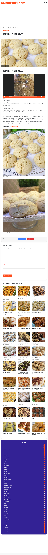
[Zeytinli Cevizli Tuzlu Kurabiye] (9, 382)
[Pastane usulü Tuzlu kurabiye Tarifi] (24, 306)
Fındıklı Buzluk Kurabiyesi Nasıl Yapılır (37, 297)
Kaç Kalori (6, 527)
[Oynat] (4, 96)
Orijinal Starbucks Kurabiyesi (9, 418)
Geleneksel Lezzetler (8, 485)
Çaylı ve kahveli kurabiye (37, 372)
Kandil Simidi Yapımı (36, 328)
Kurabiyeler (10, 27)
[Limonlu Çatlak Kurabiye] (9, 306)
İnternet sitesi (27, 270)
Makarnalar (6, 489)
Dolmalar (5, 505)
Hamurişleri (6, 463)
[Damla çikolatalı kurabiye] (38, 382)
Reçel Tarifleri (6, 513)
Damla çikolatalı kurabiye (37, 388)
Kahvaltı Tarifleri (7, 473)
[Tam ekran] (43, 96)
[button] (24, 85)
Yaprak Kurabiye (6, 372)
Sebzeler (5, 523)
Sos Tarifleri (6, 507)
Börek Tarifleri (6, 451)
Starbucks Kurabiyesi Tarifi (23, 343)
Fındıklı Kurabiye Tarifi (7, 343)
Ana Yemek (6, 445)
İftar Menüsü (6, 497)
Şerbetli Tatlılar (7, 465)
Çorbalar (5, 471)
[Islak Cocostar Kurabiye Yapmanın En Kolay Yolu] (24, 366)
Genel (5, 503)
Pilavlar (5, 481)
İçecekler (5, 515)
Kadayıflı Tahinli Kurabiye (37, 357)
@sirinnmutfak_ (14, 126)
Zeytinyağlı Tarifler (7, 487)
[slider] (23, 96)
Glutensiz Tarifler (7, 529)
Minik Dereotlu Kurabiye (23, 296)
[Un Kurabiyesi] (24, 397)
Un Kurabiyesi (20, 402)
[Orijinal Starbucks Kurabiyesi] (9, 412)
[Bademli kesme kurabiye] (9, 322)
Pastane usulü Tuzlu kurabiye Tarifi (24, 313)
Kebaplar (5, 475)
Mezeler (5, 483)
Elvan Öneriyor (6, 501)
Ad (4, 264)
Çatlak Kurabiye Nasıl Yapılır (9, 357)
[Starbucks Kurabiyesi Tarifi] (24, 337)
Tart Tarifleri (6, 509)
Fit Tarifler (6, 517)
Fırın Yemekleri (6, 453)
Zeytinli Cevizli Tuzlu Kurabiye (9, 388)
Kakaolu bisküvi (35, 418)
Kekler (5, 461)
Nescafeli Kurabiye (36, 402)
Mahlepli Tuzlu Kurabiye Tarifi (24, 388)
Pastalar (5, 467)
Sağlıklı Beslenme (7, 499)
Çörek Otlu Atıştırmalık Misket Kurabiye (9, 403)
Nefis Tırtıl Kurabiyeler (22, 418)
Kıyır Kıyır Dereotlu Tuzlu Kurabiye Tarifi (8, 297)
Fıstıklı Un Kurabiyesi (7, 433)
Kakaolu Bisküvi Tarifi (36, 343)
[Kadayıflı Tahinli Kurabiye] (38, 351)
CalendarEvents (7, 531)
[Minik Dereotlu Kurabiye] (24, 291)
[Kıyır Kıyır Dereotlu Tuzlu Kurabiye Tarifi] (9, 291)
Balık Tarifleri (6, 495)
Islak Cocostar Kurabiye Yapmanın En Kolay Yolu (23, 373)
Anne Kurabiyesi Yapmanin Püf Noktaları (38, 434)
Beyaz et (5, 469)
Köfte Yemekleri (7, 457)
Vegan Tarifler (6, 525)
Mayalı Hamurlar (7, 449)
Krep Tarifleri (6, 491)
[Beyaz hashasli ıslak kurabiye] (24, 351)
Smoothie (5, 521)
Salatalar (5, 459)
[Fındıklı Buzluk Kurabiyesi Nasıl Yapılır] (38, 291)
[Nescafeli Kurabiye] (38, 397)
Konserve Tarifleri (7, 479)
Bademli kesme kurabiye (8, 328)
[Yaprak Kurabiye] (9, 366)
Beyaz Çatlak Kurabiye (37, 312)
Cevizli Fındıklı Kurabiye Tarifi (24, 328)
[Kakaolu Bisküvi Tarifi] (38, 337)
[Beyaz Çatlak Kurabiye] (38, 306)
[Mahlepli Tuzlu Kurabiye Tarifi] (24, 382)
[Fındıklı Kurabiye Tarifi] (9, 337)
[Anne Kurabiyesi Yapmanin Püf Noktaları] (38, 427)
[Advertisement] (24, 15)
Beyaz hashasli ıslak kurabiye (24, 357)
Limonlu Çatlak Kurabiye (8, 312)
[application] (24, 86)
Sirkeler (5, 511)
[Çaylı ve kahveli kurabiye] (38, 366)
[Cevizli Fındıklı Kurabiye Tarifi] (24, 322)
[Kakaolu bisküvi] (38, 412)
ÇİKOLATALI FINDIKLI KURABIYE (24, 433)
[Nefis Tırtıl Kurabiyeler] (24, 412)
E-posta (5, 270)
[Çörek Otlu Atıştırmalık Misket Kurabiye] (9, 397)
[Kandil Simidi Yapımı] (38, 322)
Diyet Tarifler (6, 493)
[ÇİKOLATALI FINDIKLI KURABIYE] (24, 427)
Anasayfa (5, 27)
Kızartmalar (6, 477)
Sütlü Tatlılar (6, 455)
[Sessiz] (41, 96)
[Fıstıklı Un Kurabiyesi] (9, 427)
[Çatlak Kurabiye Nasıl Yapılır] (9, 351)
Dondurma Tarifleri (7, 519)
